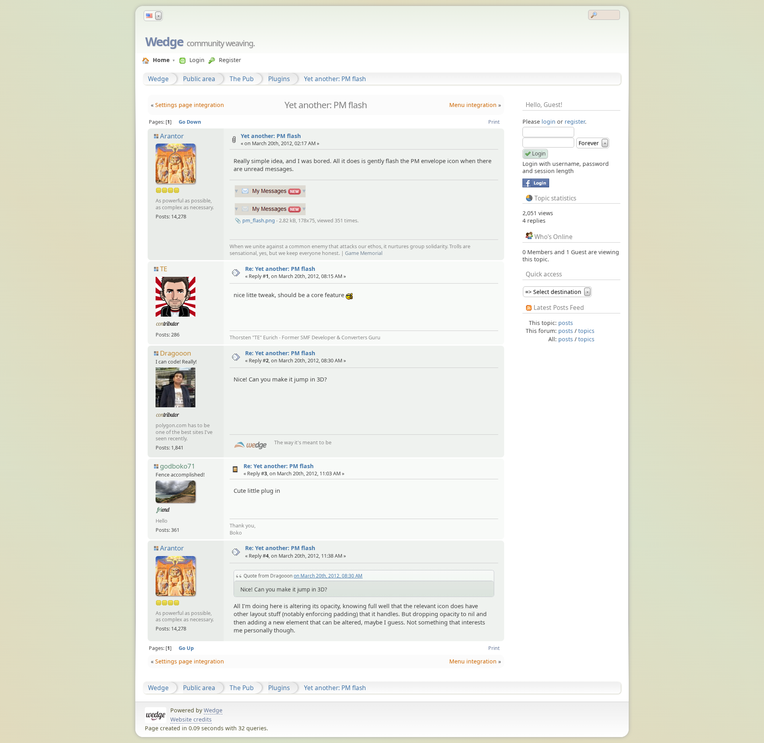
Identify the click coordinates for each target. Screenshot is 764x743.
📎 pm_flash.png (255, 220)
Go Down (190, 121)
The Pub (242, 78)
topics (586, 331)
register (575, 121)
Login (197, 60)
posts (565, 323)
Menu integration (473, 105)
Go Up (186, 648)
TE (163, 268)
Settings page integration (189, 105)
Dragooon (175, 353)
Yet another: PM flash (335, 78)
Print (494, 121)
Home (161, 60)
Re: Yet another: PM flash (280, 268)
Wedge (164, 41)
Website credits (191, 719)
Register (230, 60)
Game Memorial (363, 253)
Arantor (172, 135)
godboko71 (177, 466)
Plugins (279, 78)
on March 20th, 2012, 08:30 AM (328, 575)
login (548, 121)
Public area (199, 78)
